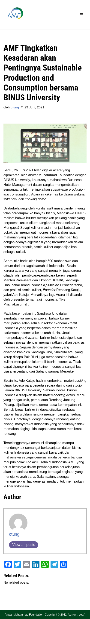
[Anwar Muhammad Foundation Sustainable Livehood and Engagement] (15, 14)
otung (15, 107)
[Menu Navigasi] (81, 14)
